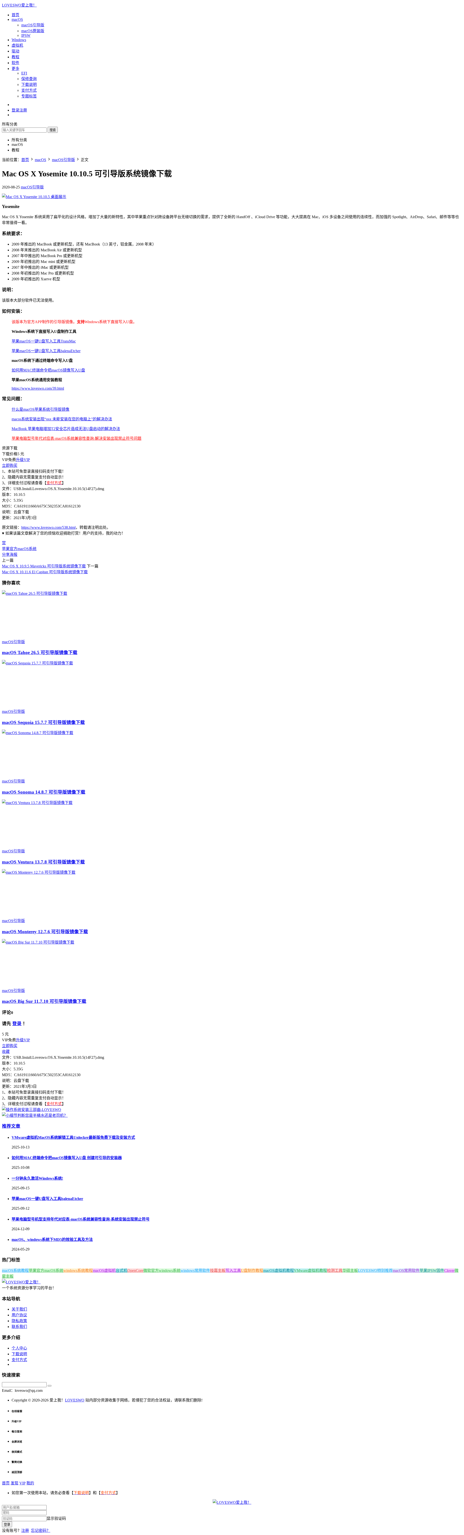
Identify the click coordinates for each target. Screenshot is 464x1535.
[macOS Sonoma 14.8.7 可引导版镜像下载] (37, 733)
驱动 (15, 51)
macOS (17, 19)
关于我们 (19, 1309)
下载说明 (29, 84)
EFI (24, 73)
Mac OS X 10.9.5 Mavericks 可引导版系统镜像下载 (44, 566)
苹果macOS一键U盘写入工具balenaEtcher (46, 351)
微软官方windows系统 (162, 1270)
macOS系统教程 (15, 1270)
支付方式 (29, 90)
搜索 (53, 130)
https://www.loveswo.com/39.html (38, 388)
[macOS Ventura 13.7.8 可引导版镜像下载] (37, 803)
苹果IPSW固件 (432, 1270)
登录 (17, 1023)
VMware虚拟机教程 (310, 1270)
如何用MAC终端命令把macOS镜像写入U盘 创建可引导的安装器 (67, 1158)
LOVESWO (74, 1400)
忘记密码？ (40, 1530)
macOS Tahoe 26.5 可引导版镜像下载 (39, 652)
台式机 (121, 1270)
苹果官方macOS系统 (19, 549)
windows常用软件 (195, 1270)
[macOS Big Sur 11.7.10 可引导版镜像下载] (38, 942)
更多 (15, 69)
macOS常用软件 (406, 1270)
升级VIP (23, 460)
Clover (449, 1270)
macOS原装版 (32, 31)
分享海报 (9, 554)
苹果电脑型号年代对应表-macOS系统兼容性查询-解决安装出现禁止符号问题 (76, 438)
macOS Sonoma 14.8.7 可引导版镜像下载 (43, 792)
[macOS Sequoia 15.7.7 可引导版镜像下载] (37, 663)
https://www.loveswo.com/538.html (48, 527)
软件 (15, 63)
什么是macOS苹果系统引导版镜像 (40, 409)
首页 (15, 15)
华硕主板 (350, 1270)
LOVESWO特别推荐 (375, 1270)
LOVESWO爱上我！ (19, 5)
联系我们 (19, 1327)
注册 (25, 1530)
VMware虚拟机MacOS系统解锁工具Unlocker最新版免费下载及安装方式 (73, 1137)
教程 (15, 57)
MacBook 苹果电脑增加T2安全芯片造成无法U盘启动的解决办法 (66, 429)
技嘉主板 (217, 1270)
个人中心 (19, 1348)
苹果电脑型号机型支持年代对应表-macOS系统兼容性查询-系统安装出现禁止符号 (81, 1219)
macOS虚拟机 (104, 1270)
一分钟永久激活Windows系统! (37, 1178)
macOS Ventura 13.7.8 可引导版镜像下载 (43, 861)
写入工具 (233, 1270)
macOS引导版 (32, 25)
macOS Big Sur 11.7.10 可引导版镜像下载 (44, 1001)
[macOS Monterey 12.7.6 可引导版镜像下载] (38, 872)
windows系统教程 (78, 1270)
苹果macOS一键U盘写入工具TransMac (44, 341)
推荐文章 (11, 1126)
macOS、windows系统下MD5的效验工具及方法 (52, 1239)
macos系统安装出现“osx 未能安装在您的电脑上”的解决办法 (62, 419)
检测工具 (334, 1270)
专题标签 (29, 96)
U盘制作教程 (252, 1270)
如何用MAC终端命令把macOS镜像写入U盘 (48, 370)
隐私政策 (19, 1321)
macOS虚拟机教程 (278, 1270)
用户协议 (19, 1315)
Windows (19, 40)
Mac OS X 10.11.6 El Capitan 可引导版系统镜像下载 (45, 572)
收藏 (6, 1052)
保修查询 (29, 79)
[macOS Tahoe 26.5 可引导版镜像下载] (34, 593)
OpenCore (135, 1270)
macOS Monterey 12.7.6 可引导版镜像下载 (45, 931)
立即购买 (9, 465)
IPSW (25, 35)
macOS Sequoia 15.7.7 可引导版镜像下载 (43, 722)
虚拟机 (17, 45)
